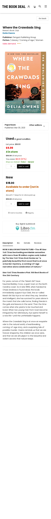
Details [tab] (27, 243)
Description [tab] (8, 243)
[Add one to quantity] (14, 166)
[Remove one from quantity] (7, 166)
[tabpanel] (25, 297)
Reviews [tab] (37, 243)
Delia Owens (9, 33)
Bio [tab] (18, 243)
